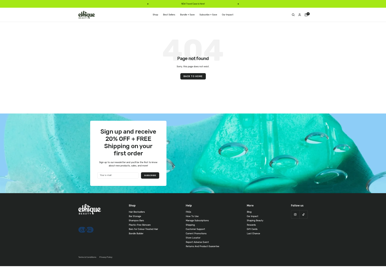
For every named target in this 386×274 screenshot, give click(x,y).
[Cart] (306, 14)
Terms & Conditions (87, 257)
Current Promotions (196, 233)
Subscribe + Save (208, 14)
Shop (155, 14)
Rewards (251, 225)
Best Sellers (169, 14)
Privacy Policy (105, 257)
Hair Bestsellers (137, 212)
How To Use (192, 216)
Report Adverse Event (197, 242)
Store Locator (193, 237)
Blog (249, 212)
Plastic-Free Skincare (140, 225)
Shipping (190, 225)
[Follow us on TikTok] (303, 214)
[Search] (293, 14)
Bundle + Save (187, 14)
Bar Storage (135, 216)
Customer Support (195, 229)
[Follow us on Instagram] (295, 214)
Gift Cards (252, 229)
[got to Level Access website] (85, 228)
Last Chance (253, 233)
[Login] (299, 14)
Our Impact (227, 14)
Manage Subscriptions (197, 220)
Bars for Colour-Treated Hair (143, 229)
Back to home (193, 76)
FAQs (188, 212)
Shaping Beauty (255, 220)
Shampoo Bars (136, 220)
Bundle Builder (136, 233)
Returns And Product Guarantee (202, 246)
